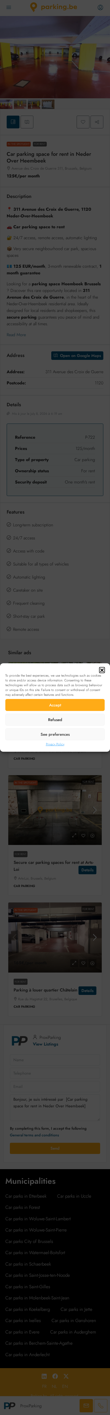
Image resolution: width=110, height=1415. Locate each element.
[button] (102, 670)
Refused (55, 720)
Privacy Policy (55, 744)
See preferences (55, 734)
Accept (55, 705)
